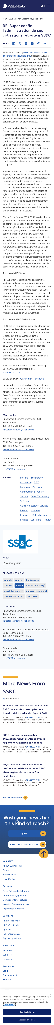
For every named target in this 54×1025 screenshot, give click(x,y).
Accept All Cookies (27, 1020)
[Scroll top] (43, 853)
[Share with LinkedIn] (14, 43)
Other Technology (40, 496)
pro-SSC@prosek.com (14, 469)
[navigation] (48, 6)
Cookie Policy (9, 1004)
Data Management (41, 515)
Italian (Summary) (35, 585)
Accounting (26, 482)
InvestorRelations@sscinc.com (18, 429)
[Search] (42, 6)
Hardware (35, 510)
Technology (37, 477)
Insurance (25, 515)
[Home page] (14, 6)
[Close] (50, 994)
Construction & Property (32, 491)
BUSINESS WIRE (31, 52)
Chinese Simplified (14, 596)
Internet (24, 510)
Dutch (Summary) (13, 591)
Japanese (33, 596)
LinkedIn (26, 378)
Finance (24, 519)
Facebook (39, 378)
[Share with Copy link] (38, 43)
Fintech (47, 519)
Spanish (19, 580)
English (7, 580)
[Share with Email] (32, 43)
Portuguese (32, 580)
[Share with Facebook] (26, 43)
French (19, 585)
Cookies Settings (27, 1012)
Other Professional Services (34, 505)
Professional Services (31, 487)
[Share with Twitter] (20, 43)
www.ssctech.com (12, 372)
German (8, 585)
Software (24, 501)
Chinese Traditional (36, 591)
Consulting (35, 519)
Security (24, 496)
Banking (24, 477)
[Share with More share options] (44, 43)
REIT (36, 482)
